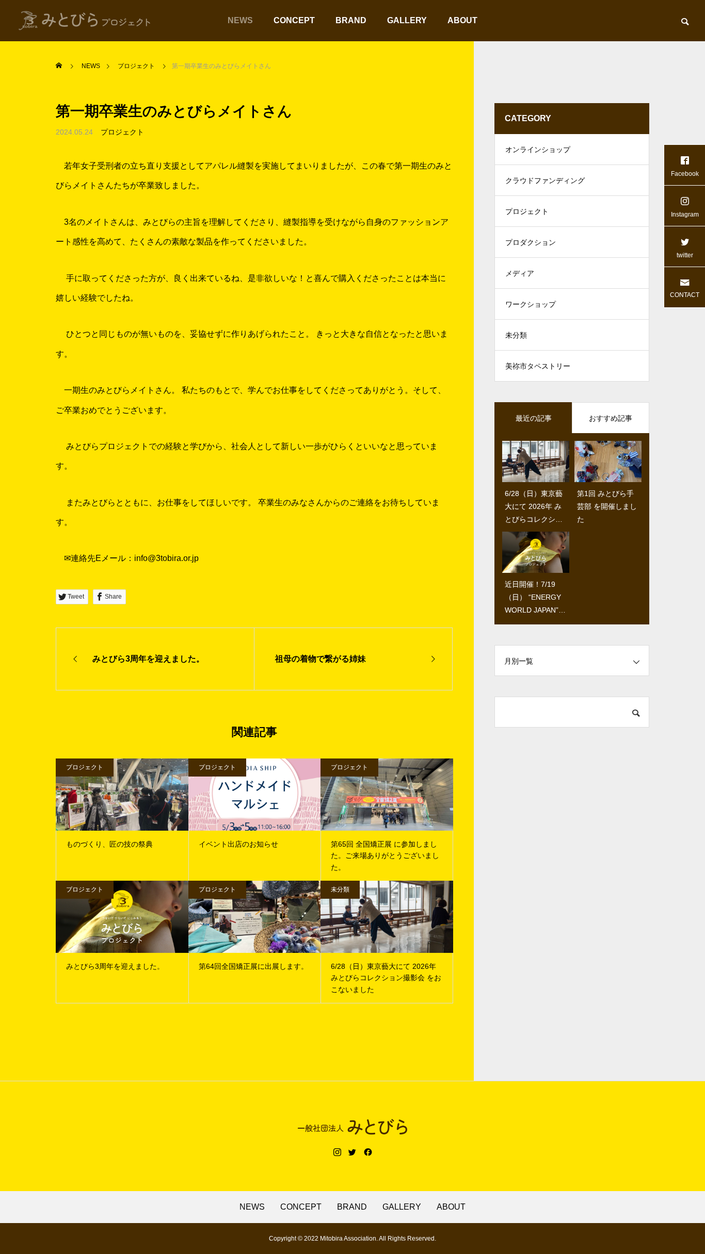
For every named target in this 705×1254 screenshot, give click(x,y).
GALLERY (407, 20)
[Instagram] (337, 1152)
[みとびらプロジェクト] (84, 20)
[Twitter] (352, 1152)
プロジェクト (122, 132)
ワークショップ (530, 304)
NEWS (240, 20)
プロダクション (530, 242)
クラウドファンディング (545, 180)
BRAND (350, 20)
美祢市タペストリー (537, 366)
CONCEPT (294, 20)
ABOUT (462, 20)
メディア (519, 273)
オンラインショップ (537, 149)
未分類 (340, 889)
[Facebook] (368, 1152)
